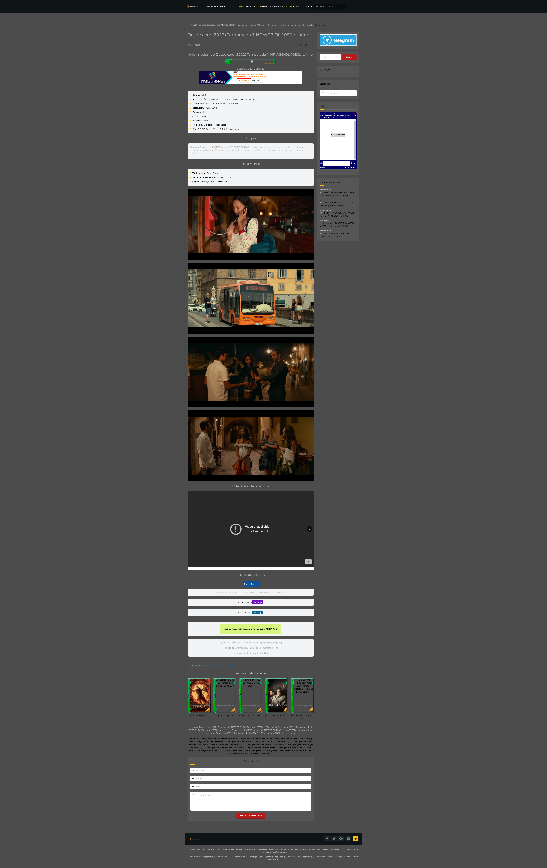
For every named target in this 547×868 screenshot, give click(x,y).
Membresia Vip (248, 6)
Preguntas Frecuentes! (273, 6)
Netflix (220, 181)
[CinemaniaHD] (192, 3)
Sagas (295, 6)
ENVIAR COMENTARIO (251, 815)
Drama (204, 181)
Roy (321, 200)
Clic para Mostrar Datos (214, 125)
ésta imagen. (320, 25)
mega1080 (325, 70)
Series (308, 6)
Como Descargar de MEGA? (221, 6)
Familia (212, 181)
